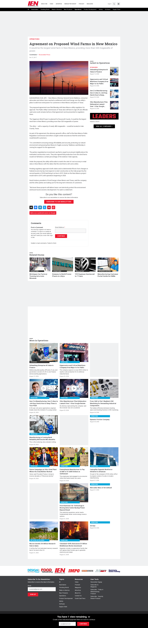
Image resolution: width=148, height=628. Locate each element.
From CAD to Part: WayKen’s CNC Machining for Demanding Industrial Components (103, 403)
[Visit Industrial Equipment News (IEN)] (60, 570)
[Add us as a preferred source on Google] (53, 207)
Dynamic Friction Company (100, 419)
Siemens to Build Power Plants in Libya (61, 275)
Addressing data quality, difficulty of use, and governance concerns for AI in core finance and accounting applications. (43, 372)
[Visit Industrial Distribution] (87, 571)
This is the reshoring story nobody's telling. (42, 442)
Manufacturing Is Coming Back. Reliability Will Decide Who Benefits (42, 438)
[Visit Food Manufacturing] (47, 570)
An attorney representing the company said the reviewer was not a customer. (73, 407)
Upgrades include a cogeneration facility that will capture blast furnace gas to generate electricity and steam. (73, 550)
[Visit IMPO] (74, 570)
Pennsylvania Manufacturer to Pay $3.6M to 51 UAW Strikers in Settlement (72, 472)
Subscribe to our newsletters (59, 202)
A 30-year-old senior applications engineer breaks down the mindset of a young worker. (43, 409)
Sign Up (33, 594)
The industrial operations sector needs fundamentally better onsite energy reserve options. (73, 514)
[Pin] (49, 207)
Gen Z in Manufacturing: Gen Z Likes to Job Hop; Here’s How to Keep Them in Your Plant (99, 93)
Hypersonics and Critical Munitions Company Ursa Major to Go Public (99, 81)
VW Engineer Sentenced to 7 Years (85, 275)
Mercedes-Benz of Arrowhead (101, 488)
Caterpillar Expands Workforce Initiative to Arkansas (101, 470)
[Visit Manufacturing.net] (101, 571)
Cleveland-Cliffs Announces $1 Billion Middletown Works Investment (73, 545)
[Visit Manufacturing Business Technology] (114, 570)
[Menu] (118, 4)
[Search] (114, 4)
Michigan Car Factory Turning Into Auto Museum (38, 276)
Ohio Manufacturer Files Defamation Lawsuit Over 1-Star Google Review (99, 104)
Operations (34, 39)
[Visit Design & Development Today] (33, 570)
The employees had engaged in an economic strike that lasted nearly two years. (73, 477)
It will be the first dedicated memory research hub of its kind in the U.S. (43, 549)
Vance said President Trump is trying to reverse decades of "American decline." (41, 475)
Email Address (60, 227)
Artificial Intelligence (37, 540)
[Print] (31, 207)
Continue (83, 624)
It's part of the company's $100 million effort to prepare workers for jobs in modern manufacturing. (104, 476)
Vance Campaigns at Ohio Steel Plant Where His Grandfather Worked (43, 470)
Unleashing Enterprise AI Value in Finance (99, 71)
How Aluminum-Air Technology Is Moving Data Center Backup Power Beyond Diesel (72, 508)
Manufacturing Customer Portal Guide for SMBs (108, 275)
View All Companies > (104, 126)
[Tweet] (44, 207)
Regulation (80, 271)
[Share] (35, 207)
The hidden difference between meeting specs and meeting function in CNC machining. (104, 409)
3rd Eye (92, 526)
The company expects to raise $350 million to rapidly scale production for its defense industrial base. (74, 372)
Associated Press (44, 55)
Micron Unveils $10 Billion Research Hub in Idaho (42, 545)
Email (29, 585)
